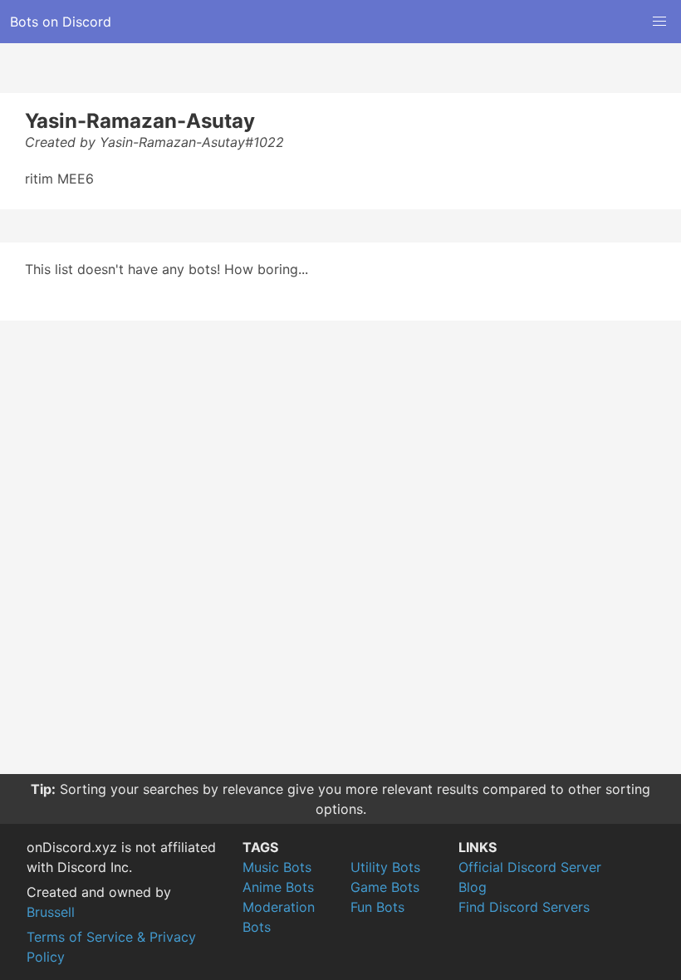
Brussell (51, 912)
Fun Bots (377, 907)
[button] (659, 21)
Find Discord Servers (524, 907)
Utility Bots (385, 867)
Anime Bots (278, 887)
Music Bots (277, 867)
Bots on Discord (60, 21)
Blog (472, 887)
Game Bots (384, 887)
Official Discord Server (529, 867)
